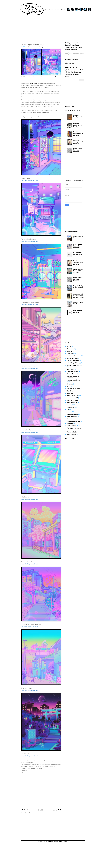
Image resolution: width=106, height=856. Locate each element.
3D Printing (70, 349)
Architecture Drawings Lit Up (78, 116)
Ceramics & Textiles (72, 371)
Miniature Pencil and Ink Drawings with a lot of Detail (78, 295)
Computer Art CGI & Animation (73, 377)
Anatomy (69, 351)
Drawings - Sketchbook (44, 47)
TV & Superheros (71, 426)
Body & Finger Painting (73, 363)
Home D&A (70, 391)
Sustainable (70, 423)
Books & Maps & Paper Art (74, 365)
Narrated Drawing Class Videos (78, 303)
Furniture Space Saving (73, 389)
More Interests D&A (72, 400)
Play (68, 409)
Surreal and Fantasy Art (73, 421)
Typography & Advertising (74, 428)
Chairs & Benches (71, 374)
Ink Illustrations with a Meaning (77, 253)
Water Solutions (71, 434)
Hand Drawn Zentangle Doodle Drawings (78, 141)
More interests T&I (72, 402)
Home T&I (70, 393)
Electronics (70, 384)
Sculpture (69, 412)
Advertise (50, 841)
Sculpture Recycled (72, 416)
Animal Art (70, 353)
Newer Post (25, 809)
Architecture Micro (72, 358)
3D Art (69, 347)
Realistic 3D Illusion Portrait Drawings (77, 125)
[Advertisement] (53, 28)
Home (40, 809)
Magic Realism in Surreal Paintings (78, 237)
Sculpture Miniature (72, 414)
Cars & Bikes (70, 369)
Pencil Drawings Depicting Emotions (77, 150)
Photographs (70, 407)
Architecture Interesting (32, 47)
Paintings (69, 405)
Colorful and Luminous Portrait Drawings (78, 133)
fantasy (57, 77)
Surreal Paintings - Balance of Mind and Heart (78, 270)
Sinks (68, 419)
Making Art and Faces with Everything (77, 246)
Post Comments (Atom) (35, 813)
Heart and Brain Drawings (77, 311)
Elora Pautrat (33, 83)
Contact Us (66, 841)
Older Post (57, 809)
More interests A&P (72, 398)
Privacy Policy (58, 841)
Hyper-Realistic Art (72, 396)
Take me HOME (69, 106)
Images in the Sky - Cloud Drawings (78, 286)
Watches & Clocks (72, 432)
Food (68, 386)
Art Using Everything (73, 360)
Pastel (23, 77)
